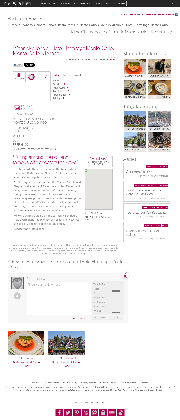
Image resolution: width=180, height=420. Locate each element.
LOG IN (122, 14)
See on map (161, 31)
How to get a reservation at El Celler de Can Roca (145, 192)
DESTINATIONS (64, 3)
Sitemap (144, 382)
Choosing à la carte (139, 172)
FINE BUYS (86, 3)
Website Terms (51, 382)
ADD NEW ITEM (118, 3)
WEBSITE (19, 136)
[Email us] (94, 412)
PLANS (106, 3)
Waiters (150, 167)
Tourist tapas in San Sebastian (146, 212)
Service (157, 226)
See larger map (94, 213)
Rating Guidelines (109, 382)
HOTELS (35, 3)
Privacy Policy (70, 382)
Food (165, 207)
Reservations (161, 185)
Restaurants (162, 167)
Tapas (145, 207)
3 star (150, 185)
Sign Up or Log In (81, 318)
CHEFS (76, 3)
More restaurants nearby (144, 53)
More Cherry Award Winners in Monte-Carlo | (111, 31)
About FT (36, 382)
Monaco (40, 122)
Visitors (67, 75)
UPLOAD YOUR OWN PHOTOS (98, 163)
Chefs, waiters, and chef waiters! (142, 232)
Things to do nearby (140, 106)
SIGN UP (134, 14)
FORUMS (97, 3)
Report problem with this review (97, 218)
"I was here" (98, 159)
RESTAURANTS (22, 3)
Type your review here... (45, 284)
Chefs (165, 226)
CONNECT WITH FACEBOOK (158, 14)
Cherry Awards (88, 382)
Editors (56, 75)
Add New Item (129, 382)
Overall (77, 75)
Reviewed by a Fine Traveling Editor (84, 59)
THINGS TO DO (48, 3)
